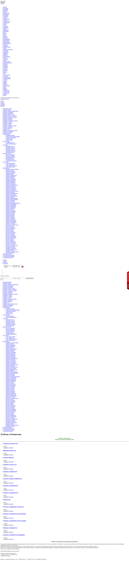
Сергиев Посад (6, 74)
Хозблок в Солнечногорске (12, 169)
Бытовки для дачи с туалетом (10, 115)
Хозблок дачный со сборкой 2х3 (12, 478)
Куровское (5, 45)
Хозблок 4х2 (6, 499)
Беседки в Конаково (10, 228)
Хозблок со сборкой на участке (10, 130)
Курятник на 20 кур (10, 148)
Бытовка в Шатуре (10, 252)
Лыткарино (5, 51)
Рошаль (5, 72)
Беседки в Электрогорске (12, 245)
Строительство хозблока (8, 256)
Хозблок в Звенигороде (11, 175)
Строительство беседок (11, 160)
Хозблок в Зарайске (10, 218)
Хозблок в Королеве (10, 182)
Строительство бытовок (8, 255)
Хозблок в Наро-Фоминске (12, 199)
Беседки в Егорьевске (11, 235)
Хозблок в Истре (10, 174)
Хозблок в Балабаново (11, 205)
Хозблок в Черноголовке (11, 198)
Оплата (2, 102)
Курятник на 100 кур (10, 151)
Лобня (4, 48)
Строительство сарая (10, 137)
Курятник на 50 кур (10, 149)
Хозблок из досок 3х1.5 (10, 464)
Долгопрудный (6, 21)
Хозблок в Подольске (11, 187)
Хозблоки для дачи (7, 122)
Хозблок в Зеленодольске (12, 184)
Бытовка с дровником (8, 112)
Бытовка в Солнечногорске (12, 251)
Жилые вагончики (7, 254)
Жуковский (5, 27)
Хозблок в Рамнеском (11, 206)
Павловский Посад (7, 62)
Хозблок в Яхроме (10, 215)
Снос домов (6, 161)
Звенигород (6, 30)
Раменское (5, 70)
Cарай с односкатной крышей (13, 136)
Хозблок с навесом (7, 128)
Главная (2, 101)
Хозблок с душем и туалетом (9, 125)
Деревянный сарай (10, 135)
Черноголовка (6, 85)
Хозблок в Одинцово (11, 183)
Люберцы (5, 53)
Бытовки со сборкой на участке (10, 120)
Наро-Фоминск (6, 56)
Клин (4, 34)
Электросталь (6, 91)
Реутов (4, 71)
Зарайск (5, 28)
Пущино (5, 68)
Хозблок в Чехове (10, 177)
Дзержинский (6, 19)
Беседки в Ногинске (10, 238)
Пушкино (5, 67)
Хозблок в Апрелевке (11, 220)
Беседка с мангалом (10, 154)
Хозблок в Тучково (10, 201)
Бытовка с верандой (7, 118)
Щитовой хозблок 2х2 (9, 450)
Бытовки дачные (7, 109)
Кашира (5, 33)
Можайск (5, 54)
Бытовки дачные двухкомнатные (10, 111)
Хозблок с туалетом (7, 123)
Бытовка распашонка (8, 113)
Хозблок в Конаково (10, 172)
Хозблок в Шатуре (10, 197)
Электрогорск (6, 90)
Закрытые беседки (10, 159)
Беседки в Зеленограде (11, 237)
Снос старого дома (10, 164)
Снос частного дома (10, 163)
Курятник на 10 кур (10, 147)
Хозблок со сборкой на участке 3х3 (13, 506)
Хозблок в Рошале (10, 216)
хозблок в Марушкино (11, 221)
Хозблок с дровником (8, 131)
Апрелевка (5, 8)
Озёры (4, 60)
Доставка (3, 103)
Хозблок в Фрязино (10, 212)
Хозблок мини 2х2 (8, 457)
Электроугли (6, 93)
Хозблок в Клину (10, 170)
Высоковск (5, 15)
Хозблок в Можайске (11, 181)
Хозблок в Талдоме (10, 214)
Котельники (6, 38)
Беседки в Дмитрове (10, 227)
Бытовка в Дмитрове (10, 247)
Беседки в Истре (9, 229)
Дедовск (5, 18)
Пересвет (5, 64)
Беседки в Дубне (10, 239)
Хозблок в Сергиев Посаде (12, 191)
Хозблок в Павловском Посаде (13, 203)
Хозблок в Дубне (10, 209)
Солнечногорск (6, 77)
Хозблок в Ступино (10, 223)
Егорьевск (5, 26)
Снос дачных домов (10, 166)
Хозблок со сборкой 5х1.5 (10, 492)
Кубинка (5, 44)
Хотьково (5, 84)
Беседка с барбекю (10, 155)
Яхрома (5, 94)
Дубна (4, 25)
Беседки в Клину (10, 226)
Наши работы (6, 168)
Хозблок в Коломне (10, 192)
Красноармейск (6, 39)
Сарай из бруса (9, 138)
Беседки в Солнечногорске (12, 224)
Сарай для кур (9, 140)
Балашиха (5, 9)
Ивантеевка (6, 31)
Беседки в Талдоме (10, 234)
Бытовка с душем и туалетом (9, 117)
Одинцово (5, 59)
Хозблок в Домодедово (11, 222)
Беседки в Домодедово (11, 243)
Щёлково (5, 89)
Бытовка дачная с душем (8, 114)
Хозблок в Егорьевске (11, 178)
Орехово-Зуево (6, 61)
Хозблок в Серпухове (11, 194)
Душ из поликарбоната (11, 143)
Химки (4, 83)
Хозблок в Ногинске (10, 180)
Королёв (5, 37)
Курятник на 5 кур (10, 146)
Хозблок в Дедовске (10, 210)
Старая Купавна (7, 78)
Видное (5, 11)
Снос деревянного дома (11, 165)
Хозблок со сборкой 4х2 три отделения (14, 513)
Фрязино (5, 82)
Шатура (5, 88)
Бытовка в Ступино (10, 246)
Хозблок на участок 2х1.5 (10, 443)
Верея (4, 95)
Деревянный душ (10, 142)
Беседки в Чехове (10, 231)
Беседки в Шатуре (10, 240)
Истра (4, 32)
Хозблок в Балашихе (10, 208)
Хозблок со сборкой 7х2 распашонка (14, 535)
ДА (1, 3)
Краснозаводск (6, 42)
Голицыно (5, 16)
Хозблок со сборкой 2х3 (10, 471)
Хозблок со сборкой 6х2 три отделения (14, 520)
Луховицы (5, 50)
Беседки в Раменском (11, 241)
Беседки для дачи (7, 153)
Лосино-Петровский (8, 49)
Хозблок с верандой (7, 126)
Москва (5, 7)
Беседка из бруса (10, 158)
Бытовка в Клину (10, 250)
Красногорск (6, 41)
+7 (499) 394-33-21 (5, 99)
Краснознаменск (7, 43)
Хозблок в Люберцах (11, 189)
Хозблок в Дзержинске (11, 204)
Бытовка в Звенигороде (11, 249)
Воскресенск (6, 14)
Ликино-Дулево (6, 47)
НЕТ (3, 3)
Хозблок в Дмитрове (10, 171)
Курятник (5, 145)
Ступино (5, 79)
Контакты (3, 105)
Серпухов (5, 76)
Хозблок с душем (7, 124)
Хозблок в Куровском (11, 211)
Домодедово (6, 22)
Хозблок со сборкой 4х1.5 (10, 485)
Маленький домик (7, 108)
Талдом (5, 80)
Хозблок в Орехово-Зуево (12, 193)
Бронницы (5, 10)
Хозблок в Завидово (10, 217)
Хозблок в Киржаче (10, 200)
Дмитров (5, 20)
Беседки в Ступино (10, 244)
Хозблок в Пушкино (10, 186)
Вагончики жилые (7, 132)
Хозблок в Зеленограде (11, 188)
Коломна (5, 36)
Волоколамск (6, 13)
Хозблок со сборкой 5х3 (10, 528)
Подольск (5, 65)
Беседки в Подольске (11, 232)
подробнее (10, 447)
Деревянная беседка (10, 157)
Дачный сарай (6, 134)
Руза (4, 73)
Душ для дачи (6, 141)
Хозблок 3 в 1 (6, 129)
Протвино (5, 66)
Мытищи (5, 55)
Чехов (4, 87)
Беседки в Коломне (10, 233)
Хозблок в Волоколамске (11, 195)
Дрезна (4, 24)
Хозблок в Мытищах (10, 176)
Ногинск (5, 57)
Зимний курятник (10, 152)
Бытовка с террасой (7, 119)
